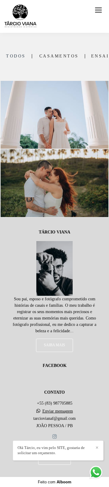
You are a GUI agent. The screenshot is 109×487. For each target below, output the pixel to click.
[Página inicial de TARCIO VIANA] (20, 16)
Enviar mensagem (57, 411)
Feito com (54, 482)
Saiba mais (54, 345)
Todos (16, 56)
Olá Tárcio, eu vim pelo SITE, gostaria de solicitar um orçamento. (51, 450)
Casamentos (59, 56)
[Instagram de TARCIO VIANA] (54, 436)
